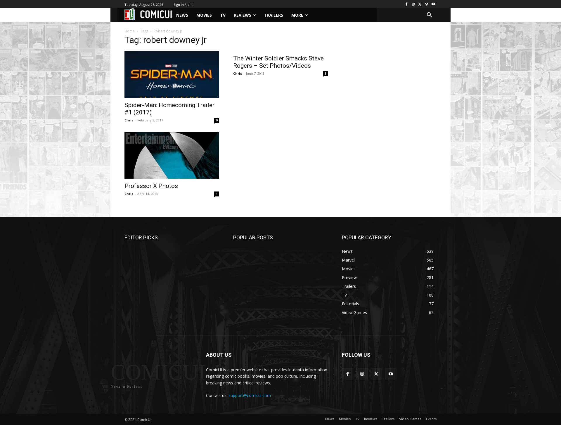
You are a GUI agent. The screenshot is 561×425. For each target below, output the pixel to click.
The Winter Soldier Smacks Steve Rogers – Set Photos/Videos (278, 62)
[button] (430, 15)
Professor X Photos (151, 185)
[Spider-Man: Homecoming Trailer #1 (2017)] (171, 74)
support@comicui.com (249, 395)
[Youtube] (433, 4)
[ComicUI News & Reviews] (148, 14)
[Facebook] (406, 4)
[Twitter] (420, 4)
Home (129, 31)
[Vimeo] (426, 4)
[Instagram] (413, 4)
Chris (128, 120)
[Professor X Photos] (171, 155)
